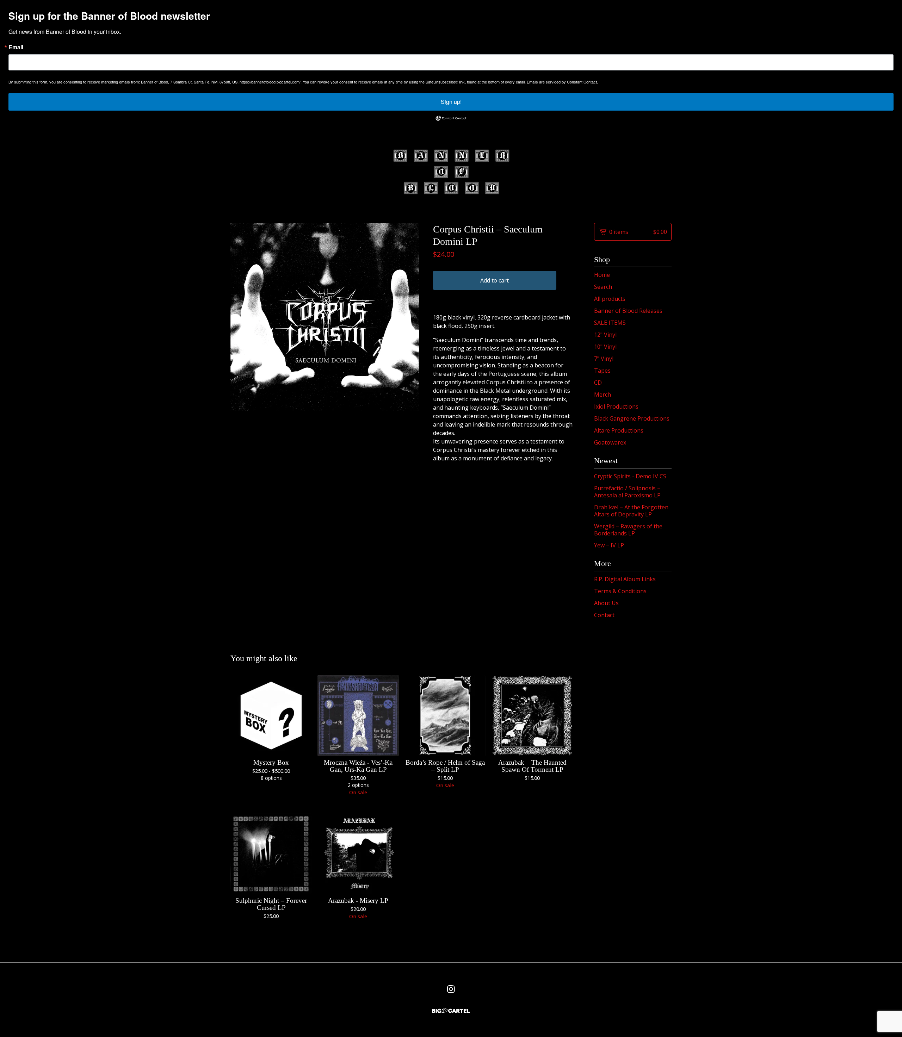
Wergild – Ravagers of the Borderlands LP (628, 529)
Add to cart (494, 280)
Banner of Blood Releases (628, 311)
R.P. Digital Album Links (625, 579)
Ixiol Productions (616, 406)
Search (603, 287)
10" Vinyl (605, 346)
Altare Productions (618, 430)
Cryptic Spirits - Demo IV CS (630, 476)
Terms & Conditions (620, 591)
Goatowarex (610, 442)
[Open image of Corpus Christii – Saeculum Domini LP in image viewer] (324, 317)
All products (609, 299)
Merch (602, 394)
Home (602, 275)
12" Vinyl (605, 335)
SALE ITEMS (610, 323)
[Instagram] (451, 989)
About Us (606, 603)
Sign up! (451, 102)
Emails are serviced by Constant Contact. (562, 82)
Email (15, 47)
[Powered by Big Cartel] (451, 1011)
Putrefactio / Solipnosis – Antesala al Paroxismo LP (627, 491)
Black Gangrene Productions (631, 418)
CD (598, 382)
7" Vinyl (603, 358)
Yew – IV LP (609, 545)
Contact (604, 615)
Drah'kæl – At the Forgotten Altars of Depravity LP (631, 510)
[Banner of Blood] (451, 172)
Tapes (602, 370)
